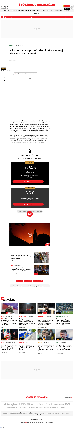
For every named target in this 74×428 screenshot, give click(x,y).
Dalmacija (32, 11)
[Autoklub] (12, 407)
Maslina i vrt (50, 11)
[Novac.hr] (22, 407)
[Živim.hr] (42, 404)
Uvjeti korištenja (7, 413)
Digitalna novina (65, 413)
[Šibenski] (63, 407)
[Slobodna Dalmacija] (37, 4)
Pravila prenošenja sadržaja (20, 413)
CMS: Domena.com (49, 422)
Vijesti (18, 11)
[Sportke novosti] (28, 404)
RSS (34, 414)
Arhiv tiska (67, 11)
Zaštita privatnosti (34, 413)
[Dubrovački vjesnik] (42, 407)
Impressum (43, 413)
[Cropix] (31, 407)
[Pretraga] (72, 8)
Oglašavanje (56, 413)
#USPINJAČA (28, 281)
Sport (43, 11)
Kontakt (49, 413)
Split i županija (25, 11)
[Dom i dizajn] (67, 404)
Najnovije (12, 11)
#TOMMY (19, 281)
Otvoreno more (58, 11)
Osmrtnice (37, 14)
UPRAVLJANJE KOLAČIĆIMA (37, 419)
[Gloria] (47, 404)
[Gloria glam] (52, 404)
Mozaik (38, 11)
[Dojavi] (4, 7)
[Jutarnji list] (11, 404)
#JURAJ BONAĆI (38, 281)
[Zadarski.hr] (54, 407)
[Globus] (34, 404)
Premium (6, 11)
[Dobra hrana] (59, 404)
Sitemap (39, 414)
